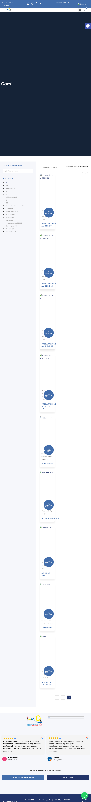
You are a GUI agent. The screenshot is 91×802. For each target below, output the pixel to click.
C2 (7, 203)
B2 (7, 194)
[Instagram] (86, 799)
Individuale (10, 217)
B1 (6, 191)
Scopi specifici (11, 226)
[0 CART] (84, 10)
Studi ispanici (11, 232)
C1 (6, 200)
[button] (88, 26)
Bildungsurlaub (11, 197)
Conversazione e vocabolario (16, 206)
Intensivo (9, 220)
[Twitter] (82, 799)
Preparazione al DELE (14, 223)
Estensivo (9, 209)
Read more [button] (7, 752)
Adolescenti (10, 188)
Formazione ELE (12, 211)
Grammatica (10, 214)
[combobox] (51, 167)
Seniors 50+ (10, 229)
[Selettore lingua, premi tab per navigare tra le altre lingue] (83, 4)
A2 (7, 186)
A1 (6, 183)
